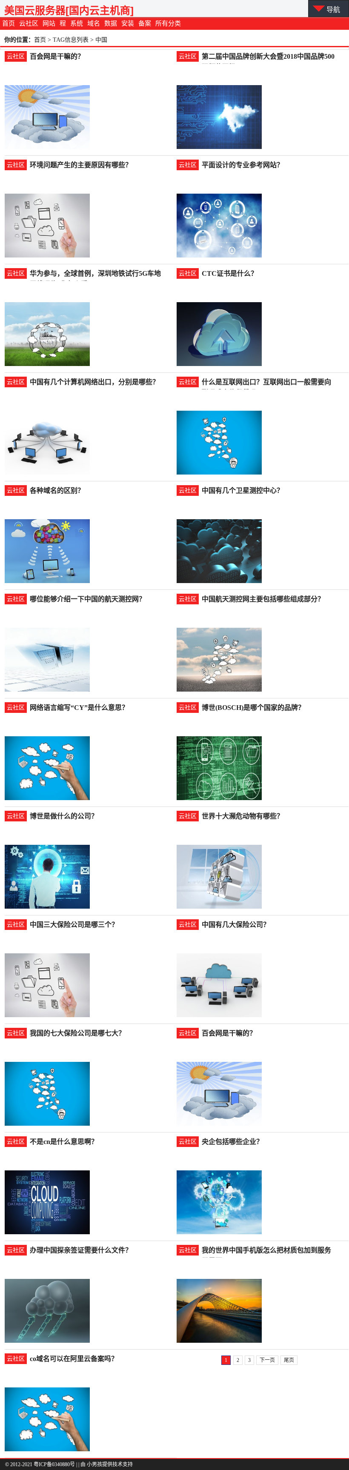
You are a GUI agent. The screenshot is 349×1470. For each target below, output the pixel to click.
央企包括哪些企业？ (232, 1141)
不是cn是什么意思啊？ (64, 1141)
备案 (144, 23)
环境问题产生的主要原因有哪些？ (81, 165)
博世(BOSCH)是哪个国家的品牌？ (253, 707)
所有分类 (168, 23)
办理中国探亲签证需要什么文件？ (81, 1250)
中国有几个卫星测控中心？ (242, 490)
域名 (93, 23)
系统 (76, 23)
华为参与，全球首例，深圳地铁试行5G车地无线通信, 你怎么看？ (95, 274)
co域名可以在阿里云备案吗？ (74, 1358)
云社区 (28, 23)
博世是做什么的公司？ (64, 816)
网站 (49, 23)
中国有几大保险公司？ (236, 924)
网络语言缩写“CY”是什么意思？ (79, 707)
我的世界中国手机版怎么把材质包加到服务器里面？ (266, 1251)
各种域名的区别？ (57, 490)
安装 (127, 23)
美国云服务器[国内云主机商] (69, 10)
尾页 (289, 1360)
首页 (8, 23)
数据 (110, 23)
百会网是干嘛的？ (57, 56)
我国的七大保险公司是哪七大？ (77, 1033)
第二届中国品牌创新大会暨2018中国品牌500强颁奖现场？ (268, 57)
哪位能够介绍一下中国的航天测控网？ (88, 599)
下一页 (267, 1360)
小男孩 (94, 1464)
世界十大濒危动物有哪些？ (242, 816)
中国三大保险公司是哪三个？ (74, 924)
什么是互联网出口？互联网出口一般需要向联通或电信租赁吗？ (266, 382)
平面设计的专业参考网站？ (242, 165)
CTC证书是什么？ (229, 273)
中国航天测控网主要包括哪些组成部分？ (263, 599)
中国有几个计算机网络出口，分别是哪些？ (94, 382)
